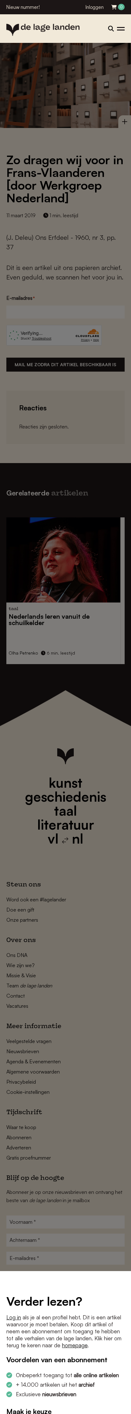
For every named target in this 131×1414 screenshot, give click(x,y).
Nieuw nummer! (23, 7)
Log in (13, 1317)
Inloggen (95, 7)
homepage (74, 1345)
